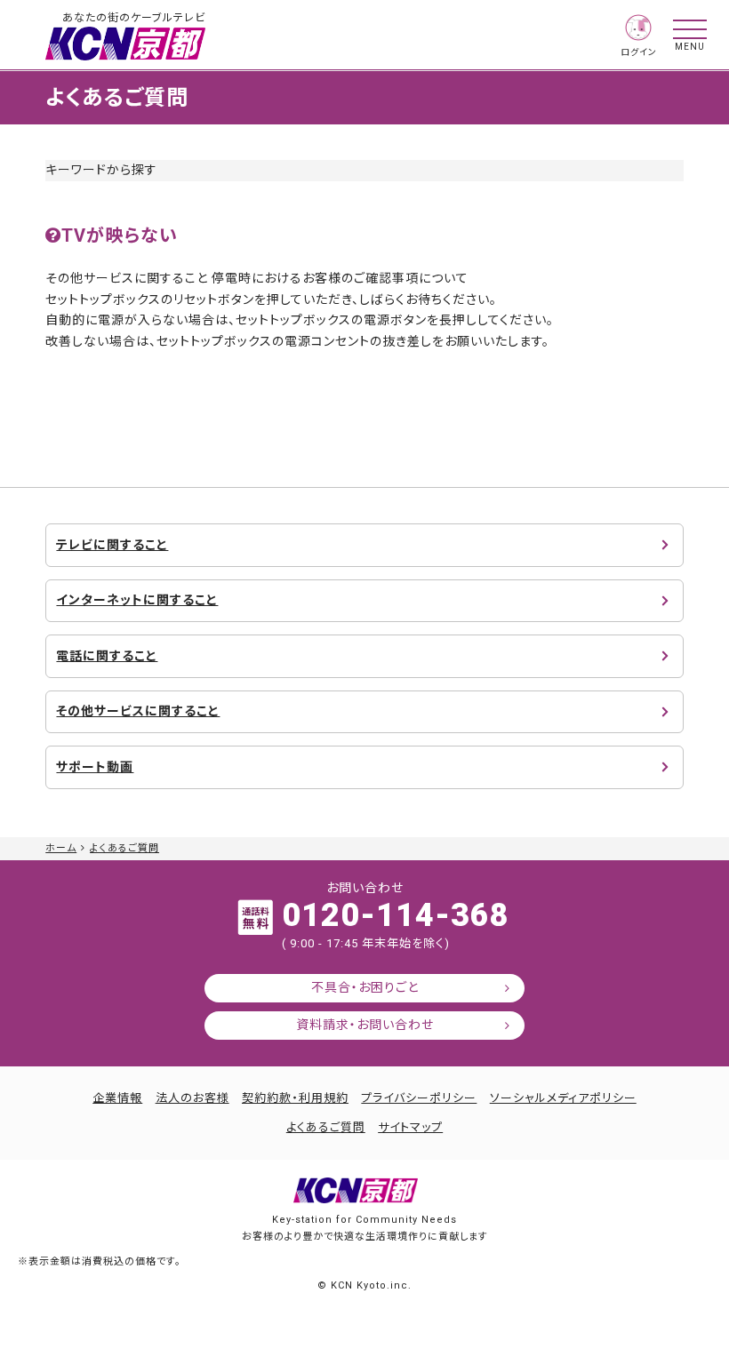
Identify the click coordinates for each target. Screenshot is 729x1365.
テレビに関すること (112, 545)
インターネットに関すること (137, 600)
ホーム (60, 848)
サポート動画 (94, 767)
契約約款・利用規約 (295, 1098)
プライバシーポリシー (419, 1098)
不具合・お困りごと (365, 987)
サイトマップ (410, 1127)
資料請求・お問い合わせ (365, 1025)
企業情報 (117, 1098)
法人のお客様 (192, 1098)
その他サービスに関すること (138, 711)
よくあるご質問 (124, 848)
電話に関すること (106, 656)
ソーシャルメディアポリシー (563, 1098)
